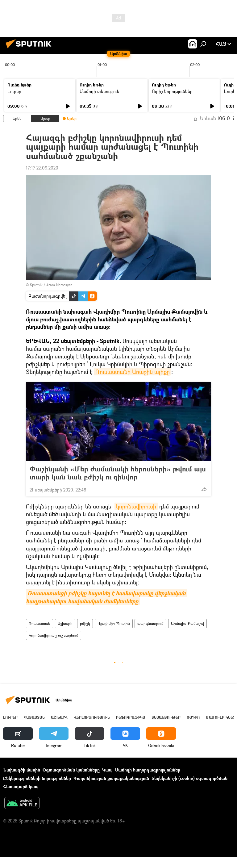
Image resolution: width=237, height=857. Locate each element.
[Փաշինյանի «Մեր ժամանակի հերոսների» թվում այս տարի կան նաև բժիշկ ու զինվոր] (118, 421)
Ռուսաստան (39, 623)
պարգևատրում (150, 623)
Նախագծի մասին (21, 770)
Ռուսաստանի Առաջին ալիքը (132, 371)
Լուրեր (14, 91)
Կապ (107, 770)
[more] (204, 489)
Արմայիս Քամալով (187, 623)
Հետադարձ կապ (21, 786)
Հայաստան (34, 717)
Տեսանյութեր (166, 717)
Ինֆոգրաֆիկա (130, 717)
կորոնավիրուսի (136, 506)
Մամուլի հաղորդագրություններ (147, 770)
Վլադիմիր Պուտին (114, 623)
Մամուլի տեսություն (99, 91)
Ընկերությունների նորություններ (37, 778)
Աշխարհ (65, 623)
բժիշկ (85, 623)
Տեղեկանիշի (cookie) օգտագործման (189, 778)
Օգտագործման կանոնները (71, 770)
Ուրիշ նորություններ (172, 91)
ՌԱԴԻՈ (193, 717)
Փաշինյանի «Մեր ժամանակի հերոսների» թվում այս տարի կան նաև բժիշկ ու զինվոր (118, 473)
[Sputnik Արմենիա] (30, 49)
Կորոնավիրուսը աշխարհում (53, 635)
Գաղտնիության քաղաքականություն (111, 778)
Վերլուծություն (92, 717)
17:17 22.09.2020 (42, 168)
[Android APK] (22, 803)
